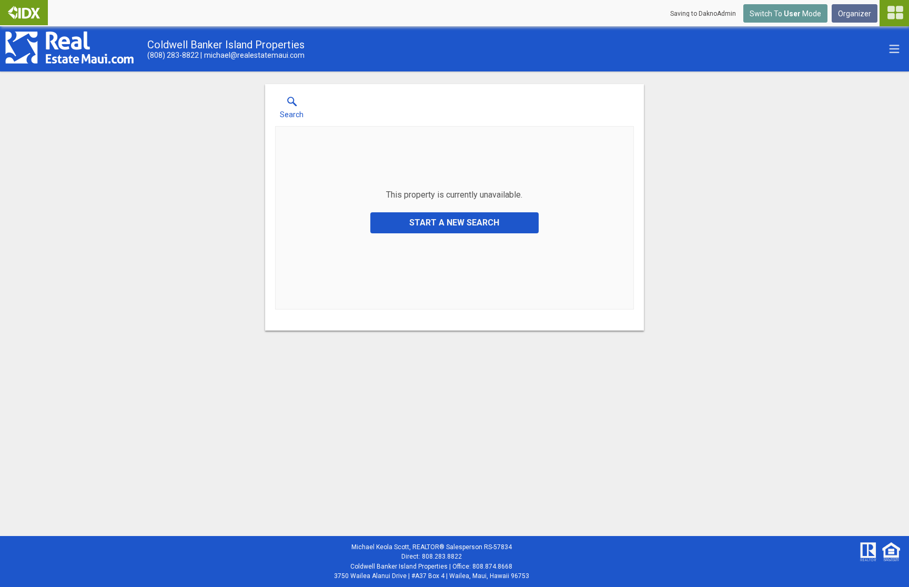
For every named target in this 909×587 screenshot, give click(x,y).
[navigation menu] (894, 13)
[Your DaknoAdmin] (24, 12)
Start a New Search (454, 223)
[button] (292, 110)
